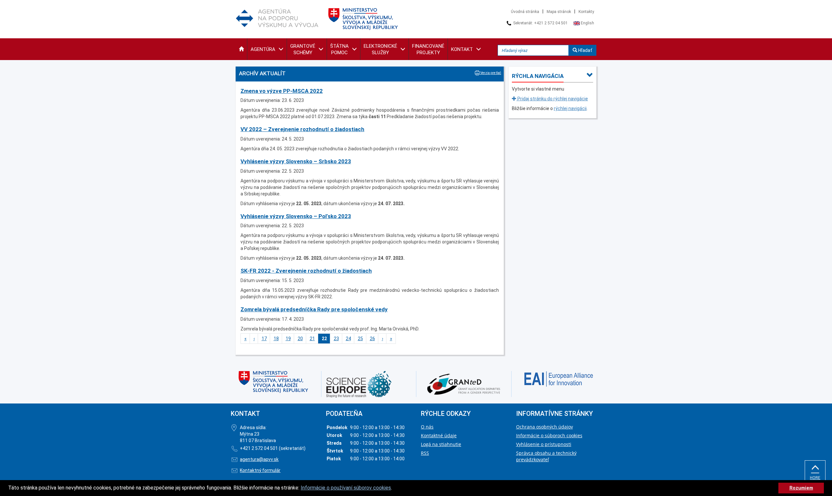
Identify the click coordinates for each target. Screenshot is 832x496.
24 (348, 338)
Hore (815, 478)
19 (288, 338)
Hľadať (584, 50)
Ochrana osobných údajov (544, 427)
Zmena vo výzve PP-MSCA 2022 (281, 91)
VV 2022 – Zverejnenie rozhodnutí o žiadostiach (302, 129)
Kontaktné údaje (439, 435)
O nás (427, 427)
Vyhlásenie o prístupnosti (543, 444)
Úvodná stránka (525, 11)
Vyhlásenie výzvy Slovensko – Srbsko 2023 (295, 161)
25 (360, 338)
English (587, 23)
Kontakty (586, 11)
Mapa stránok (559, 11)
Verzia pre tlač (490, 73)
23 (336, 338)
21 (312, 338)
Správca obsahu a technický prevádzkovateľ (546, 456)
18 (276, 338)
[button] (241, 49)
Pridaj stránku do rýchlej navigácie (552, 98)
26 (372, 338)
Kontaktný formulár (260, 470)
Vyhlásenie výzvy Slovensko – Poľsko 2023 (295, 216)
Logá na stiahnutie (441, 444)
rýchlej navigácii (570, 108)
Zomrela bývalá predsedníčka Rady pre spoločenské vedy (314, 309)
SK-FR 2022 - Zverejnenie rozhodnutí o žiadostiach (306, 270)
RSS (425, 453)
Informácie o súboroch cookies (549, 435)
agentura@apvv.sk (259, 459)
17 (264, 338)
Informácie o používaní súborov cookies (346, 488)
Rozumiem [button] (801, 488)
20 (300, 338)
